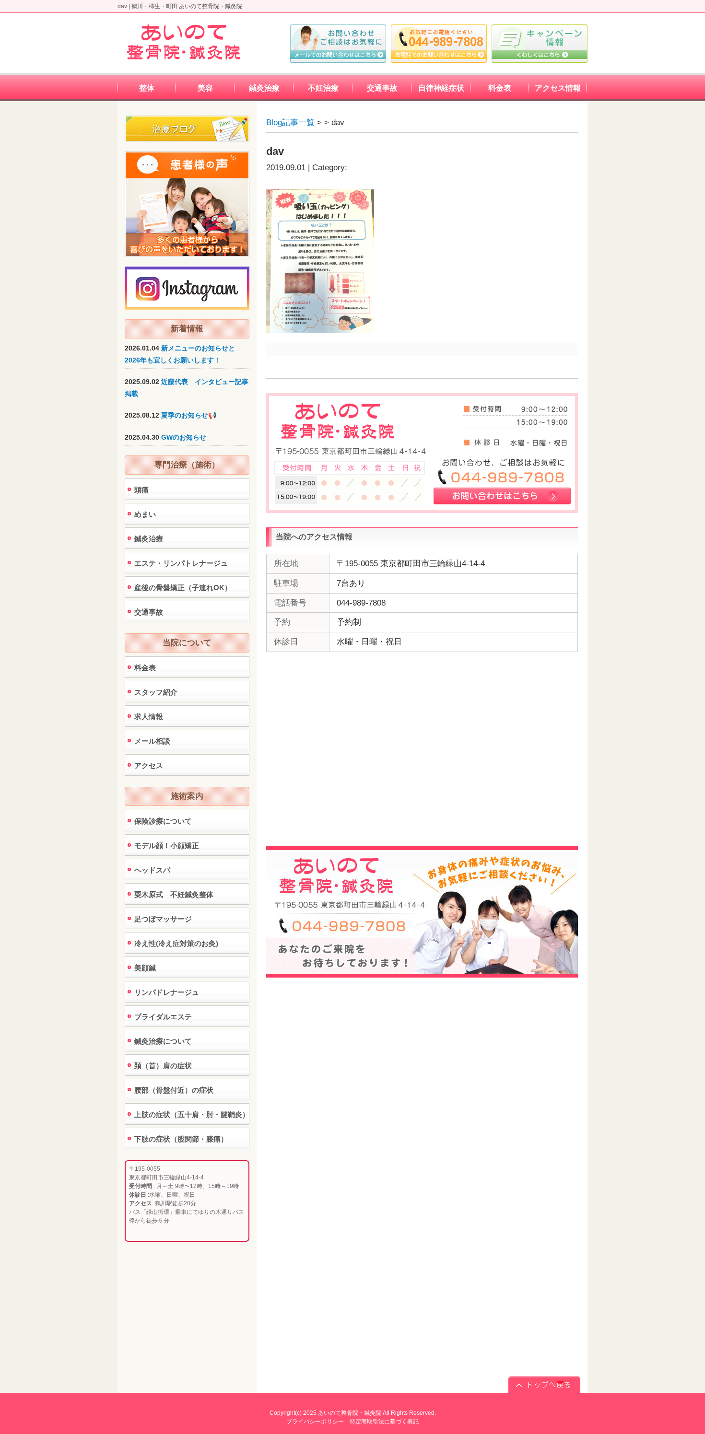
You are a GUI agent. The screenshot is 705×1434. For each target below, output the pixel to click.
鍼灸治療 (148, 539)
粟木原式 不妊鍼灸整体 (173, 894)
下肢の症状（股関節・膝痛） (181, 1139)
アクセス (148, 765)
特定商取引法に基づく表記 (384, 1421)
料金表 (145, 668)
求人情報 (148, 716)
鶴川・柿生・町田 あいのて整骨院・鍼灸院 (186, 6)
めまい (145, 514)
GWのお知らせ (183, 437)
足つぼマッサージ (163, 919)
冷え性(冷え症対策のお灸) (176, 943)
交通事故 (148, 612)
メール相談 (152, 741)
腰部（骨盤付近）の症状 (173, 1090)
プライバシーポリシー (315, 1421)
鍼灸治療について (163, 1041)
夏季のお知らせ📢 (188, 415)
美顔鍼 (145, 968)
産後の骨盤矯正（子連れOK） (183, 587)
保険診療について (163, 821)
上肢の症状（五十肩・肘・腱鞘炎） (191, 1114)
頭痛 (141, 490)
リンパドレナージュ (166, 992)
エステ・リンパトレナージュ (181, 563)
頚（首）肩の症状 (163, 1065)
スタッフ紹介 (155, 692)
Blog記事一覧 (290, 122)
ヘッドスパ (152, 870)
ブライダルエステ (163, 1017)
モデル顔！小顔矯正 (166, 845)
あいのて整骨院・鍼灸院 (349, 1413)
